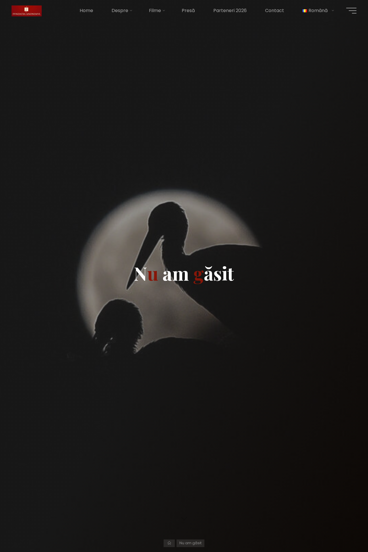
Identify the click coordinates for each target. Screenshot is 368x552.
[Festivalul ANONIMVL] (27, 10)
